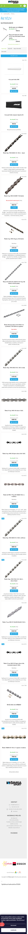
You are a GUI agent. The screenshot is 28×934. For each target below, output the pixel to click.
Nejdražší (10, 48)
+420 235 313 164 (15, 807)
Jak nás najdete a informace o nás (14, 826)
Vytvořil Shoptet (10, 872)
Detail (14, 207)
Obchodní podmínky (14, 820)
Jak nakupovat (14, 818)
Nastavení (13, 925)
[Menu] (24, 5)
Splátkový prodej (14, 824)
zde (2, 922)
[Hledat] (1, 5)
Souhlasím (13, 930)
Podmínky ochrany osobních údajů (14, 822)
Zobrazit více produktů (13, 44)
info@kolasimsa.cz (15, 804)
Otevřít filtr (14, 55)
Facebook (15, 811)
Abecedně (3, 51)
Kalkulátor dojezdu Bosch (14, 827)
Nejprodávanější (17, 48)
